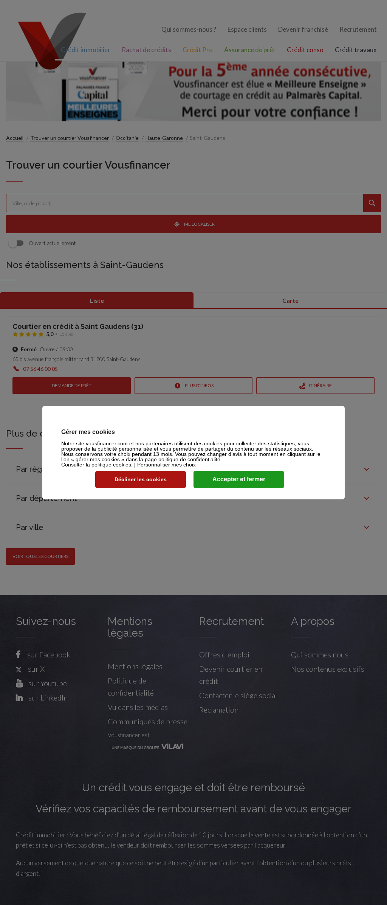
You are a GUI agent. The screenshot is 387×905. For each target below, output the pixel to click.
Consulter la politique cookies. (97, 465)
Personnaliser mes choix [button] (166, 464)
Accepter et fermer (238, 479)
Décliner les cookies (141, 479)
